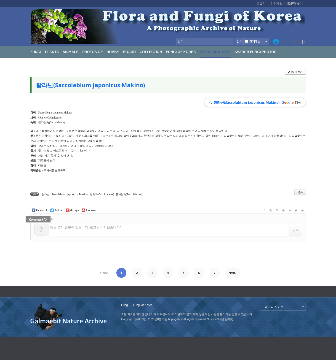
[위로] (283, 210)
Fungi (35, 52)
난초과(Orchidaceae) (49, 117)
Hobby (113, 52)
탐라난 (45, 194)
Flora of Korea (215, 52)
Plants (52, 52)
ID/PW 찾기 (295, 3)
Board (129, 52)
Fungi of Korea (181, 52)
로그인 (260, 3)
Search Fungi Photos (255, 52)
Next (232, 273)
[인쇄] (302, 210)
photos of (92, 52)
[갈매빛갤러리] (168, 26)
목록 (300, 192)
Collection (151, 52)
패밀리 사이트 (274, 307)
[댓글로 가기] (296, 210)
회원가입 (276, 3)
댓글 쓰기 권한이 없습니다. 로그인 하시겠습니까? (85, 227)
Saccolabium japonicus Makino (69, 194)
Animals (70, 52)
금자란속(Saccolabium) (51, 122)
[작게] (277, 210)
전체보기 (256, 41)
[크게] (270, 210)
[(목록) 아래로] (290, 210)
